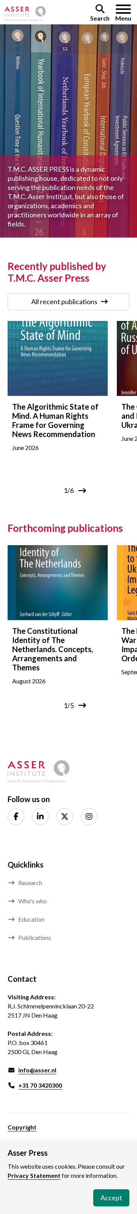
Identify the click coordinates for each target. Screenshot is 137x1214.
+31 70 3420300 (40, 1085)
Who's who (32, 901)
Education (31, 919)
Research (30, 882)
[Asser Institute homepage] (25, 13)
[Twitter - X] (64, 816)
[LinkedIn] (40, 816)
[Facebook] (16, 816)
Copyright (22, 1127)
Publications (34, 937)
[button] (100, 13)
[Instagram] (89, 816)
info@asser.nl (37, 1070)
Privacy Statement (34, 1175)
